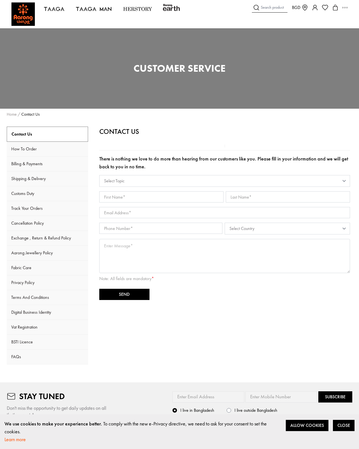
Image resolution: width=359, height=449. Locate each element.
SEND (124, 294)
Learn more (15, 439)
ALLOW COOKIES (307, 425)
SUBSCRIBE (335, 397)
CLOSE (343, 425)
